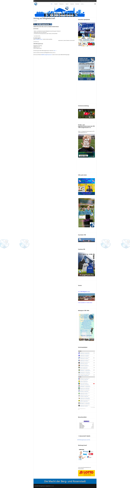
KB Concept (52, 485)
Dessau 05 (86, 363)
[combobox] (86, 4)
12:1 (94, 357)
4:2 (94, 360)
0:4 (94, 362)
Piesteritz (86, 393)
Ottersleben (81, 396)
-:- (94, 355)
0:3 (94, 365)
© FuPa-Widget (93, 407)
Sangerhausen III (88, 370)
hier (54, 50)
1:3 (94, 372)
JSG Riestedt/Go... (82, 386)
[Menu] (95, 4)
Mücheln (81, 381)
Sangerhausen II (87, 353)
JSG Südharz (81, 391)
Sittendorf (87, 358)
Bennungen (81, 375)
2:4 (94, 367)
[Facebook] (34, 0)
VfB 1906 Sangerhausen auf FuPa (81, 409)
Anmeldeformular (38, 39)
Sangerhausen (82, 353)
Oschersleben (82, 365)
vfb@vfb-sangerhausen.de (46, 54)
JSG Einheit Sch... (82, 370)
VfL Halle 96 (86, 360)
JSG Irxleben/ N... (82, 403)
